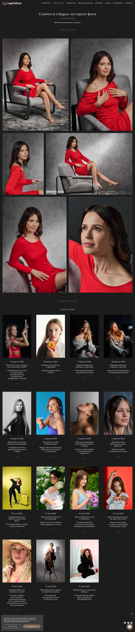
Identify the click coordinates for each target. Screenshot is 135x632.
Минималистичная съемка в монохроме (17, 443)
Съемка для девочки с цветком (50, 366)
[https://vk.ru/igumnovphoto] (128, 623)
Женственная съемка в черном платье (50, 591)
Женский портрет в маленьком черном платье (84, 444)
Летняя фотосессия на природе (50, 518)
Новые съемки (58, 3)
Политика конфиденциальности (16, 621)
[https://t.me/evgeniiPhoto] (125, 623)
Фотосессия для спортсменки (50, 443)
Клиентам (99, 3)
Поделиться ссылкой (69, 301)
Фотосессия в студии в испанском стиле (17, 366)
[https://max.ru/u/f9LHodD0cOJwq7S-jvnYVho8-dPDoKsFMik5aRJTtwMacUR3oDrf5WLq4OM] (131, 623)
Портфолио (46, 3)
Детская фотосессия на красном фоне (118, 518)
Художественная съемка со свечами (84, 366)
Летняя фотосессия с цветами (84, 518)
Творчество (71, 3)
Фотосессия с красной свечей (84, 591)
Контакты (128, 3)
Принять (31, 626)
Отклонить (12, 626)
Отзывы (108, 3)
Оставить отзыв (66, 30)
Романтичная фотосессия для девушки (118, 444)
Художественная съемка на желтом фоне (17, 519)
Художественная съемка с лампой (118, 366)
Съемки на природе (85, 3)
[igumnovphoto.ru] (12, 3)
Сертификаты (118, 3)
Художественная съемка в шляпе (17, 591)
